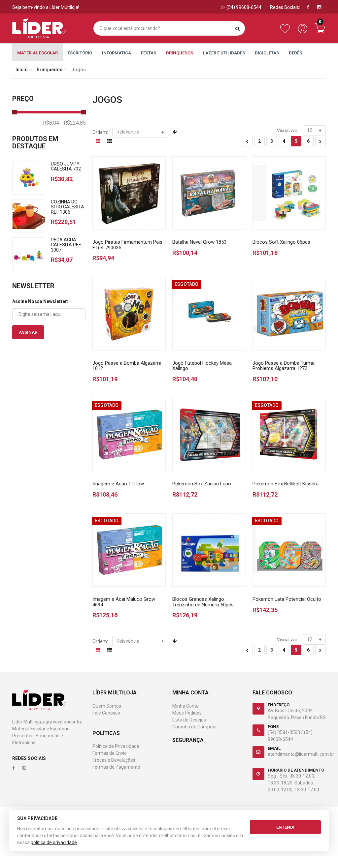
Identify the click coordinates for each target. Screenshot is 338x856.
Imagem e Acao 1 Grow (118, 484)
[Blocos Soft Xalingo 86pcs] (289, 193)
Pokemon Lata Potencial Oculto (287, 599)
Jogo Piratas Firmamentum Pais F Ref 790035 (127, 245)
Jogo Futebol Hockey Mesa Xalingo (202, 366)
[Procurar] (237, 28)
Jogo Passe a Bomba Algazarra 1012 (126, 366)
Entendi (285, 827)
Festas (148, 52)
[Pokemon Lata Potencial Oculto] (289, 550)
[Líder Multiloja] (39, 28)
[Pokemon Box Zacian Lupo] (209, 435)
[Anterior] (247, 141)
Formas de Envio (109, 753)
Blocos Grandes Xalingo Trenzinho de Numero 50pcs (203, 602)
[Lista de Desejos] (286, 32)
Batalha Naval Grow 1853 (199, 242)
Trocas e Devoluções (113, 760)
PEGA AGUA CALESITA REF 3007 (66, 245)
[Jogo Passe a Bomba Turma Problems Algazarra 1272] (289, 314)
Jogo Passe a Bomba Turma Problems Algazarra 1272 (284, 366)
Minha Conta (185, 706)
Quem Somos (106, 706)
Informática (116, 52)
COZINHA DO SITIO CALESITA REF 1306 (67, 207)
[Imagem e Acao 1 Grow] (129, 435)
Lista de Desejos (189, 719)
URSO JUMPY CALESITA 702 (66, 166)
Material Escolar (37, 52)
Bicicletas (267, 52)
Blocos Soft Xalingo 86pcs (281, 242)
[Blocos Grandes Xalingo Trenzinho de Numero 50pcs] (209, 550)
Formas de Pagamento (116, 767)
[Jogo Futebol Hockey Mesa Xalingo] (209, 314)
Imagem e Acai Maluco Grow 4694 (123, 602)
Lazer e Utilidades (224, 52)
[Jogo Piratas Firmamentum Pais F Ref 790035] (129, 193)
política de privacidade (54, 842)
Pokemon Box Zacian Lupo (201, 484)
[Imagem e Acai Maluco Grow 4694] (129, 550)
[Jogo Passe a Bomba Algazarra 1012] (129, 314)
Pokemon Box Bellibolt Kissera (286, 484)
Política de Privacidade (115, 746)
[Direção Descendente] (174, 132)
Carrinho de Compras (194, 726)
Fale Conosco (106, 713)
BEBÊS (295, 52)
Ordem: (100, 132)
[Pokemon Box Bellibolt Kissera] (289, 435)
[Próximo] (320, 141)
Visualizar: (287, 130)
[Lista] (109, 141)
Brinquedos (179, 52)
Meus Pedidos (187, 713)
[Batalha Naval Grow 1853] (209, 193)
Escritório (80, 52)
